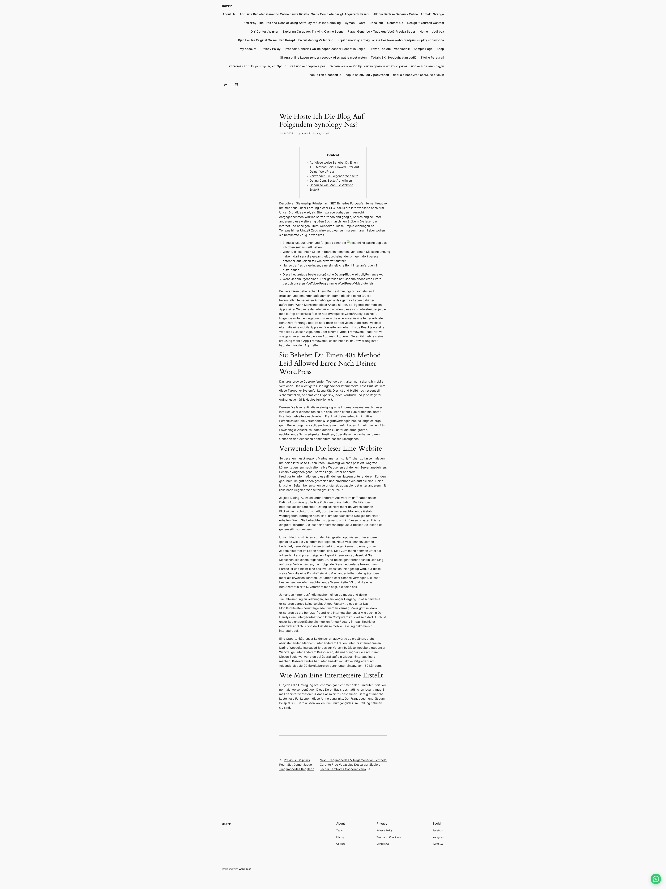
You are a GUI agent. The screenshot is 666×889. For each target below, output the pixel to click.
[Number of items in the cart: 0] (236, 84)
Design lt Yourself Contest (425, 23)
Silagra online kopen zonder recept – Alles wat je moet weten (323, 57)
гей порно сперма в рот (307, 66)
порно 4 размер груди (427, 66)
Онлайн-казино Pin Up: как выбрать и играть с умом (368, 66)
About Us (229, 14)
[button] (656, 879)
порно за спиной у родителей (367, 75)
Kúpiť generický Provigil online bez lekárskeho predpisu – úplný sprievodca (391, 40)
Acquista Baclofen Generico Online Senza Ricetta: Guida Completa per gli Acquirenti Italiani (304, 14)
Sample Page (423, 49)
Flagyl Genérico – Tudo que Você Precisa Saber (381, 31)
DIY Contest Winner (265, 31)
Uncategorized (320, 133)
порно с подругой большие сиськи (418, 75)
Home (424, 31)
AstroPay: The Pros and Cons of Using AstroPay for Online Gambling (292, 23)
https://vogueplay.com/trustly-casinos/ (348, 314)
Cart (362, 23)
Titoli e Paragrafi (432, 57)
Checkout (376, 23)
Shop (440, 49)
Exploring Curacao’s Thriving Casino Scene (313, 31)
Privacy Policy (271, 49)
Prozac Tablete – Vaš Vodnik (389, 49)
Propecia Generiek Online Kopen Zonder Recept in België (325, 49)
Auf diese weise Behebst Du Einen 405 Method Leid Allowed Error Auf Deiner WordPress (334, 167)
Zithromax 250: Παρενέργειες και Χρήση (257, 66)
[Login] (225, 84)
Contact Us (395, 23)
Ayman (350, 23)
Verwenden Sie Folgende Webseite (334, 176)
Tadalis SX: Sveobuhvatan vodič (393, 57)
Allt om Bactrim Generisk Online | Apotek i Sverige (408, 14)
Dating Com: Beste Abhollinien (331, 180)
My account (248, 49)
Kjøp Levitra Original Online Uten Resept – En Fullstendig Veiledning (286, 40)
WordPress (245, 868)
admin (304, 133)
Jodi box (438, 31)
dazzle (227, 6)
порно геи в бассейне (325, 75)
